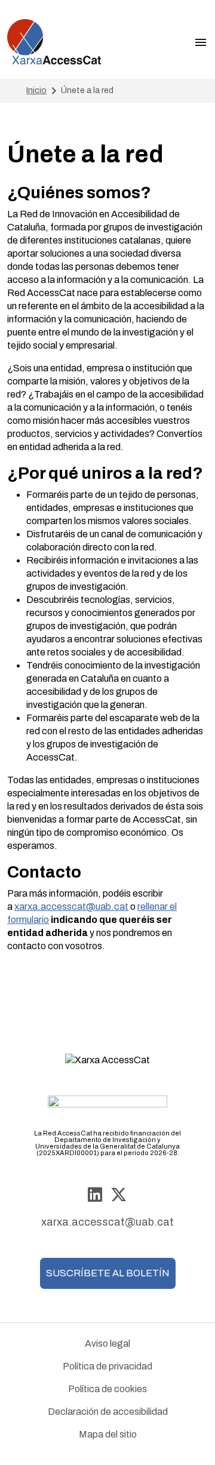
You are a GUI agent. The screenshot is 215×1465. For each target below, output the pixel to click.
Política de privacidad (107, 1366)
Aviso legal (107, 1343)
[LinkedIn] (95, 1195)
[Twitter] (118, 1195)
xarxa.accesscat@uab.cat (71, 906)
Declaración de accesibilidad (108, 1411)
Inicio (36, 90)
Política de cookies (107, 1389)
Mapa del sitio (108, 1434)
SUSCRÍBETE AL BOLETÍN (108, 1273)
